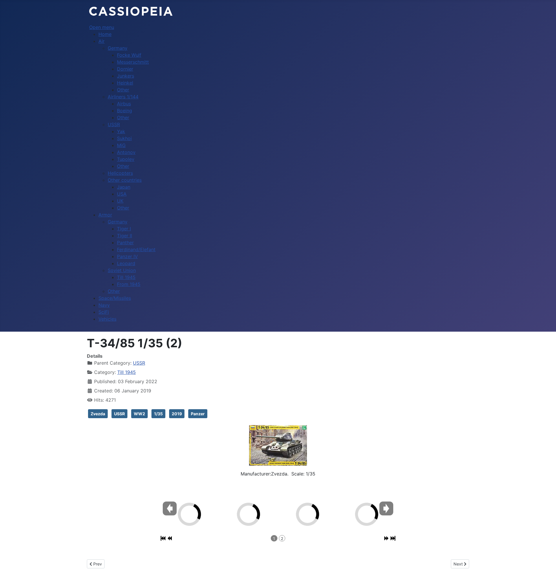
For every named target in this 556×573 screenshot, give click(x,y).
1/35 (158, 413)
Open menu (101, 27)
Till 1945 (126, 372)
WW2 (139, 413)
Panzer (198, 413)
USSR (139, 363)
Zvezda (98, 413)
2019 (177, 413)
